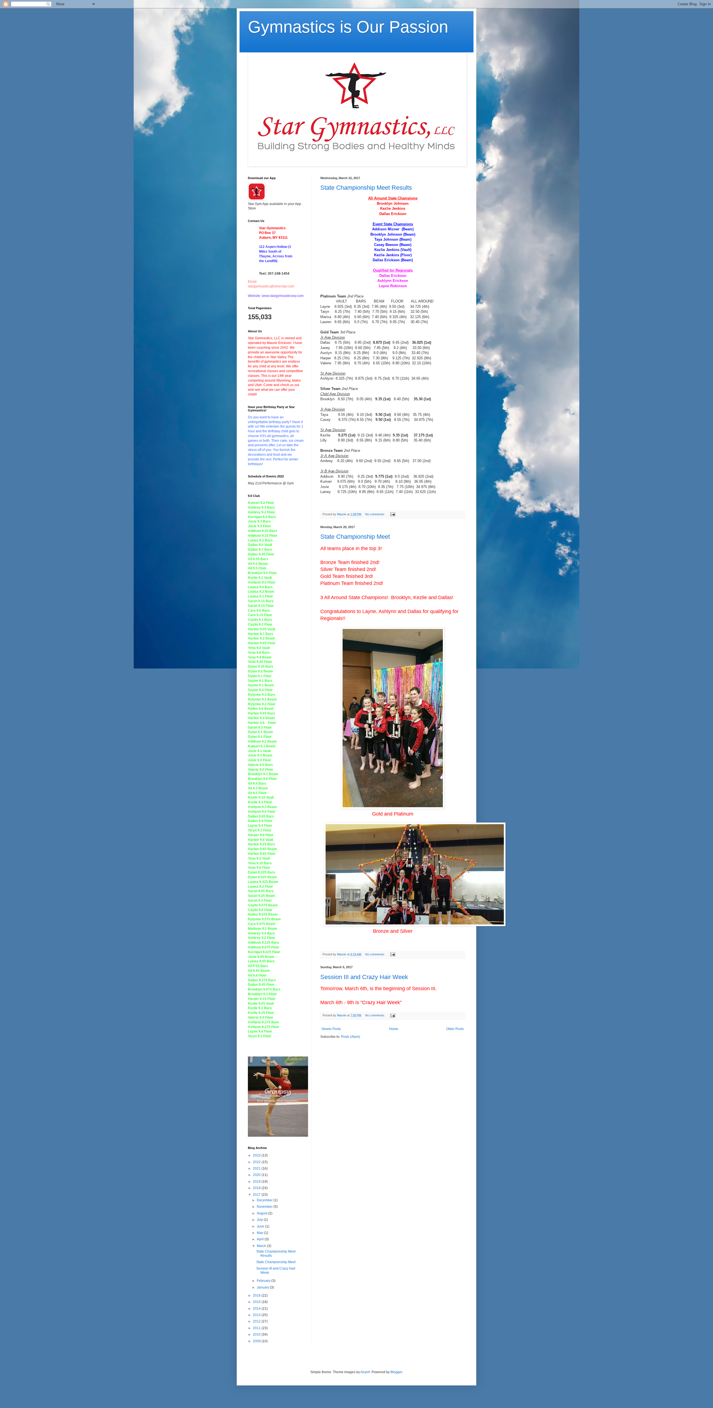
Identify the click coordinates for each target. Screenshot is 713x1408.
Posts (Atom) (350, 1037)
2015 (257, 1302)
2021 (257, 1168)
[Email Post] (392, 514)
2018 (257, 1188)
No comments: (375, 514)
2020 (257, 1175)
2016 (257, 1295)
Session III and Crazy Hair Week (364, 976)
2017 (257, 1195)
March (262, 1246)
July (260, 1220)
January (263, 1287)
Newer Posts (331, 1029)
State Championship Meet (355, 536)
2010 (257, 1334)
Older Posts (455, 1029)
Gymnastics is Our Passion (348, 27)
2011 (257, 1328)
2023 (257, 1155)
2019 (257, 1181)
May (260, 1233)
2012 (257, 1321)
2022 (257, 1162)
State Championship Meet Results (366, 187)
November (265, 1207)
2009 (257, 1341)
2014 (257, 1309)
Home (393, 1029)
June (261, 1226)
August (262, 1213)
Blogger (396, 1372)
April (261, 1239)
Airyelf (365, 1372)
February (264, 1281)
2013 (257, 1315)
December (265, 1200)
